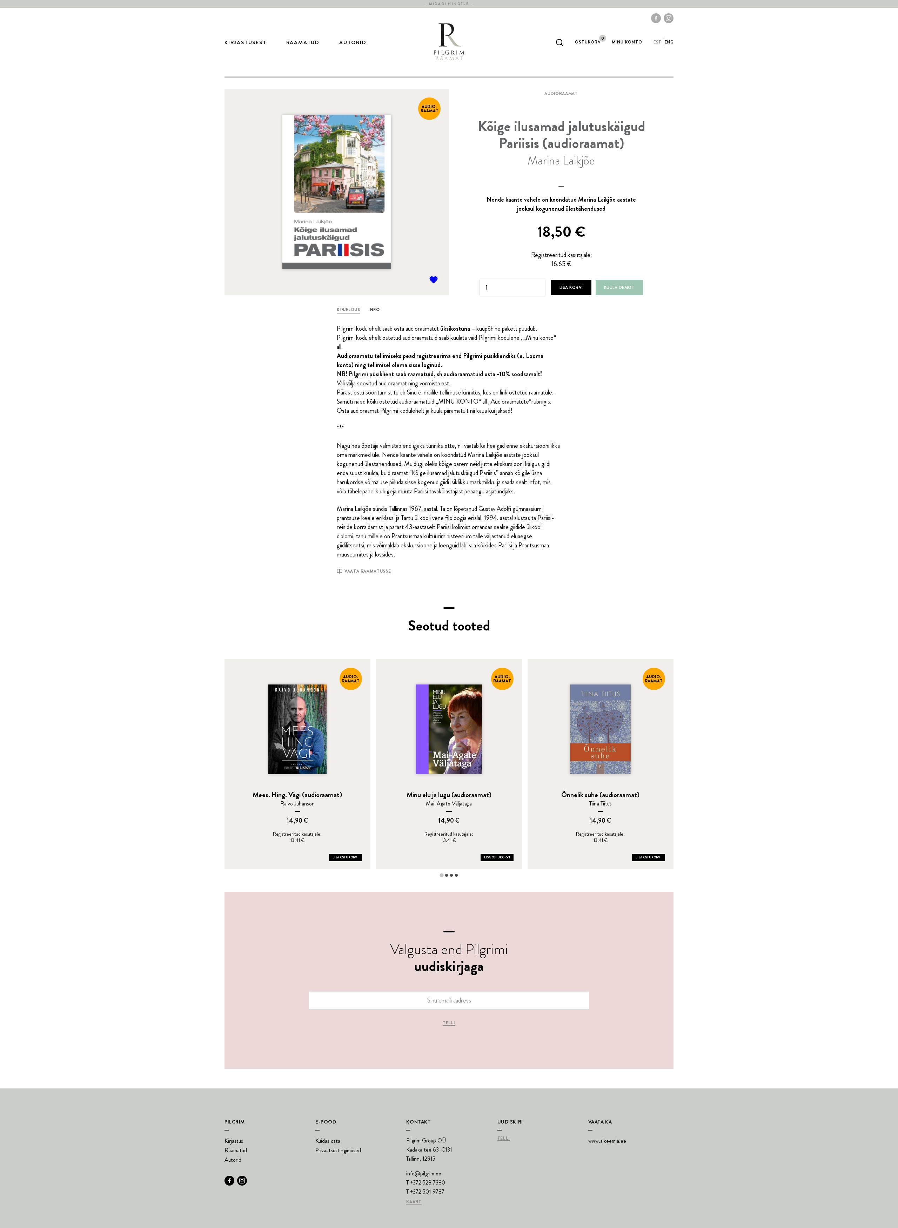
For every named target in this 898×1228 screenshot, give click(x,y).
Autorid (353, 42)
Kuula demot (619, 287)
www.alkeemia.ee (607, 1141)
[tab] (441, 875)
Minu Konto (627, 42)
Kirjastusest (245, 42)
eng (669, 42)
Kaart (413, 1202)
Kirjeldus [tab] (348, 309)
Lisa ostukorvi (345, 857)
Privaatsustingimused (338, 1150)
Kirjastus (233, 1141)
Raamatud (303, 42)
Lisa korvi (571, 287)
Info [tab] (374, 309)
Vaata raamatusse (367, 571)
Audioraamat (561, 93)
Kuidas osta (327, 1141)
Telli (449, 1023)
